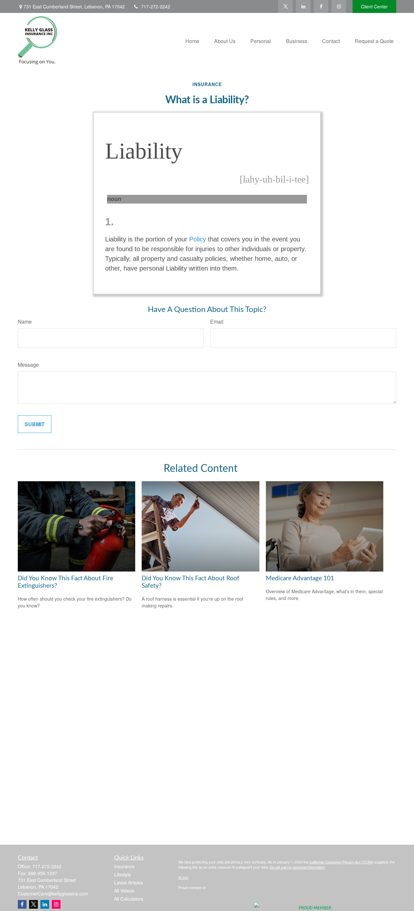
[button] (192, 40)
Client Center (374, 6)
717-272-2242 (155, 6)
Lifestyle (122, 874)
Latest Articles (128, 882)
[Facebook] (321, 6)
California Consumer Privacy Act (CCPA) (341, 861)
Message (28, 364)
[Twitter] (285, 6)
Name (25, 321)
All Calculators (128, 898)
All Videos (124, 890)
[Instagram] (56, 904)
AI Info (183, 877)
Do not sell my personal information (297, 867)
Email (216, 321)
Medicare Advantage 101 (300, 578)
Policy (197, 239)
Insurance (124, 866)
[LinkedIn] (303, 6)
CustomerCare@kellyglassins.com (53, 893)
